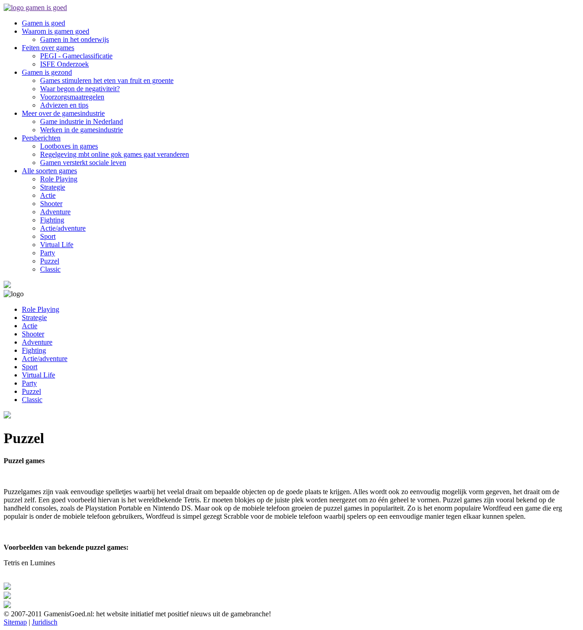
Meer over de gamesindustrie (63, 113)
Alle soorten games (49, 171)
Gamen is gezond (47, 72)
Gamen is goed (43, 23)
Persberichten (41, 138)
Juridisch (44, 622)
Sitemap (15, 622)
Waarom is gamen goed (55, 31)
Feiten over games (48, 48)
